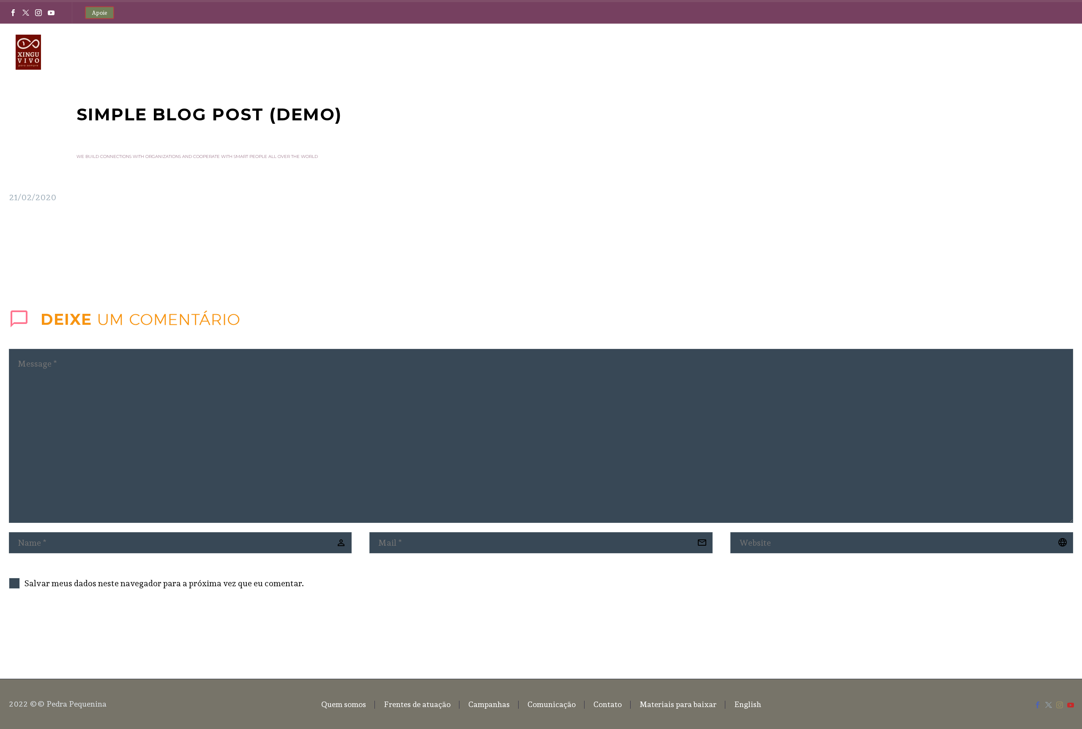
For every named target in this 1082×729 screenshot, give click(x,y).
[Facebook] (13, 12)
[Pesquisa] (1065, 52)
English (1035, 52)
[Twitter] (25, 12)
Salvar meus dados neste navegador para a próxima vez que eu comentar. (164, 583)
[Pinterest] (39, 253)
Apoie (99, 12)
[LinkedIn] (65, 253)
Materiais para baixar (969, 52)
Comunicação (833, 52)
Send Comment (56, 632)
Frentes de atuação (699, 52)
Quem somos (628, 52)
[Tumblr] (52, 253)
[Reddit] (77, 253)
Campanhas (768, 52)
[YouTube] (51, 12)
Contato (894, 52)
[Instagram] (38, 12)
